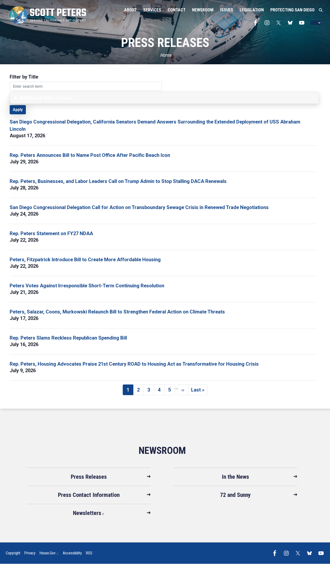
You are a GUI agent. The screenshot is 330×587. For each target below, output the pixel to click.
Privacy (30, 553)
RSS (89, 553)
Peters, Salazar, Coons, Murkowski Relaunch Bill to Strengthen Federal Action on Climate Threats (117, 312)
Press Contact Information (89, 495)
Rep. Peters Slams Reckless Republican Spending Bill (68, 338)
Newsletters (87, 513)
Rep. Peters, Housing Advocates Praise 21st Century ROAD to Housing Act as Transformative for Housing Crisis (134, 364)
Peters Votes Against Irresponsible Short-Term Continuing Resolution (87, 286)
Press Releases (89, 476)
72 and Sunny (235, 495)
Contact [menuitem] (177, 9)
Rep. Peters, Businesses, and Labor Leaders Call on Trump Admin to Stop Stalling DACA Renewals (118, 181)
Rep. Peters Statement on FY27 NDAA (51, 233)
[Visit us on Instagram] (268, 22)
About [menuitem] (130, 9)
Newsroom (162, 450)
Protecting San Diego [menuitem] (292, 9)
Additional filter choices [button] (46, 98)
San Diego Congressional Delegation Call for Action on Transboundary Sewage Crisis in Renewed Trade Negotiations (139, 207)
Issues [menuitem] (226, 9)
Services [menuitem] (152, 9)
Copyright (13, 553)
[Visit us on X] (280, 22)
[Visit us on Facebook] (256, 22)
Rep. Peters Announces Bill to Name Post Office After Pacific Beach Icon (90, 155)
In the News (235, 476)
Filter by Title (24, 77)
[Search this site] (321, 10)
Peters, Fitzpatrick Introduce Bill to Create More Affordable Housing (85, 259)
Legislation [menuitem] (252, 9)
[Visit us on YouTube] (303, 22)
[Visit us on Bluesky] (291, 22)
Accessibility (72, 553)
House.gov (47, 553)
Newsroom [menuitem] (203, 9)
